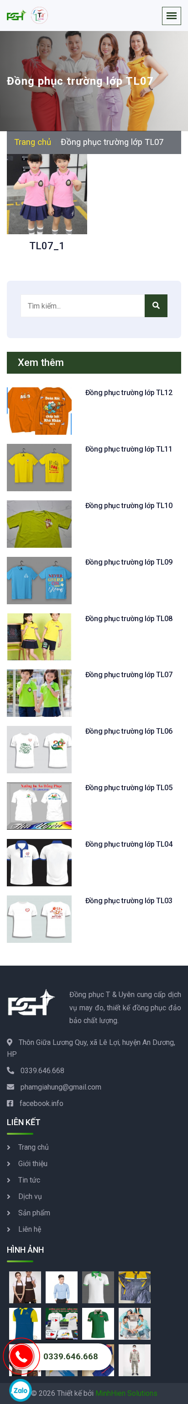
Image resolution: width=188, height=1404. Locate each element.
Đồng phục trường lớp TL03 (128, 900)
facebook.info (41, 1103)
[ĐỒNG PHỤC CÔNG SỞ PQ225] (62, 1286)
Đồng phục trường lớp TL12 (128, 392)
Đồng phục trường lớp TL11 (128, 449)
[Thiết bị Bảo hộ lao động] (135, 1286)
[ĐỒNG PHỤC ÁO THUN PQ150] (98, 1323)
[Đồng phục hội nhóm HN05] (62, 1323)
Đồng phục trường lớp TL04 (128, 844)
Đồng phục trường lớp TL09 (128, 562)
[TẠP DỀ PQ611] (25, 1286)
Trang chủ (32, 142)
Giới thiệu (32, 1163)
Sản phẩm (34, 1213)
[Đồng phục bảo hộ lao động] (135, 1359)
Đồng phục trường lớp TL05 (128, 787)
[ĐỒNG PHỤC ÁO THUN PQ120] (25, 1323)
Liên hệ (29, 1229)
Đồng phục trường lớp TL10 (128, 505)
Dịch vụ (30, 1196)
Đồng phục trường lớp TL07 (128, 674)
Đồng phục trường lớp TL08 (128, 618)
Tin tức (29, 1180)
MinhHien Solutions (126, 1393)
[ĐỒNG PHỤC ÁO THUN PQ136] (98, 1286)
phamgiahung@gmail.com (61, 1087)
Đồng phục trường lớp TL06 (128, 731)
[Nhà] (27, 15)
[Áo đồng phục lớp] (135, 1323)
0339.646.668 (42, 1070)
